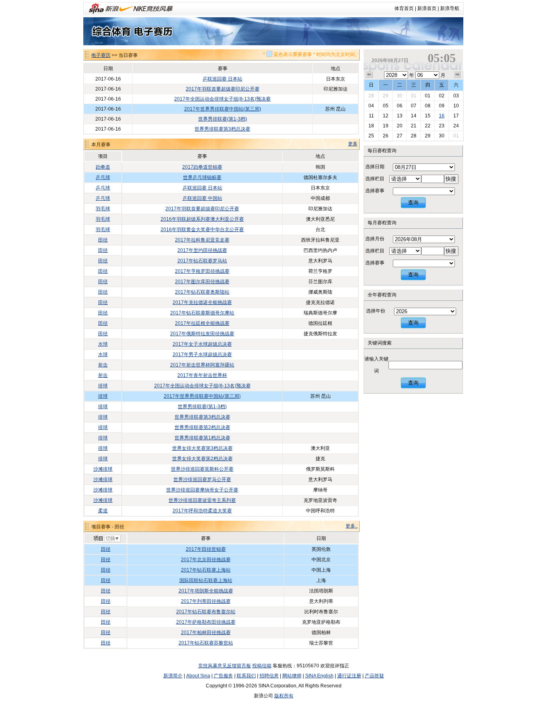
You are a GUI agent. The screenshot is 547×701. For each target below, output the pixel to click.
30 (399, 96)
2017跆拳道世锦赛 (202, 167)
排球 (103, 386)
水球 (103, 344)
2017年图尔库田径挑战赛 (202, 281)
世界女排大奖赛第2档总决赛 (202, 458)
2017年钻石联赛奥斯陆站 (202, 292)
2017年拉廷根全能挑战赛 (202, 323)
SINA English (319, 676)
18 (371, 126)
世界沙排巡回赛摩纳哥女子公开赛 (202, 490)
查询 (413, 202)
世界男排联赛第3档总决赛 (222, 129)
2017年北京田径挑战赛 (206, 559)
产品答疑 (374, 676)
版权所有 (284, 696)
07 (413, 106)
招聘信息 (269, 676)
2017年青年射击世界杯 (202, 375)
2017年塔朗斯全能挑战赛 (206, 591)
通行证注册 (349, 676)
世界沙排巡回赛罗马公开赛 (202, 479)
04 (371, 106)
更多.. (352, 526)
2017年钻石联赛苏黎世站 (206, 643)
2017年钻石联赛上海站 (206, 570)
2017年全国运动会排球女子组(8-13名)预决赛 (222, 99)
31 (413, 96)
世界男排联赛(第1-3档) (222, 119)
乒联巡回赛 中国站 (202, 198)
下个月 (457, 75)
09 (441, 106)
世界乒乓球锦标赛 (202, 177)
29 (385, 96)
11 (371, 116)
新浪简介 (173, 676)
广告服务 (223, 676)
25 (371, 136)
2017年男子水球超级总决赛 (202, 354)
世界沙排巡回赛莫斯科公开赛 (202, 469)
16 (441, 116)
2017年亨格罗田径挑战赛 (202, 271)
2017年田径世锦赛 (206, 549)
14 (413, 116)
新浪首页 (426, 8)
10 (456, 106)
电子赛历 (101, 55)
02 (441, 96)
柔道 (103, 511)
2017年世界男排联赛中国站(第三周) (222, 109)
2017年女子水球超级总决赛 (202, 344)
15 (427, 116)
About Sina (198, 676)
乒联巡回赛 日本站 (222, 79)
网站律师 (292, 676)
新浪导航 (449, 8)
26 (385, 136)
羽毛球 (103, 209)
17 (456, 116)
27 (399, 136)
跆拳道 (103, 167)
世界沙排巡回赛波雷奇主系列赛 (202, 500)
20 (399, 126)
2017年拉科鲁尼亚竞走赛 (202, 240)
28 (371, 96)
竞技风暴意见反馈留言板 (224, 666)
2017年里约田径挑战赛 (202, 250)
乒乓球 (103, 177)
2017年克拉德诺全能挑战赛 (202, 302)
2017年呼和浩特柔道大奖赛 (202, 511)
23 (441, 126)
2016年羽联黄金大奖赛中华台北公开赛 (202, 229)
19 (385, 126)
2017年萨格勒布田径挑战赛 (205, 622)
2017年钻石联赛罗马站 (202, 261)
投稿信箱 (261, 666)
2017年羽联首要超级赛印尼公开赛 (222, 89)
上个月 (369, 75)
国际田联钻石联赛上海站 (205, 580)
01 (427, 96)
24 (456, 126)
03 (456, 96)
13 (399, 116)
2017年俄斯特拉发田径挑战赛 (202, 333)
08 (427, 106)
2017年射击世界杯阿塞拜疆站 (202, 365)
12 (385, 116)
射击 (103, 365)
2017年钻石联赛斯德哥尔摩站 (202, 313)
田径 (103, 240)
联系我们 (246, 676)
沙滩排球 (103, 469)
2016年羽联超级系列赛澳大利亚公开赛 (202, 219)
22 (427, 126)
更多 (353, 144)
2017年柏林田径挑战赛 (206, 632)
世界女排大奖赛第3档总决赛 (202, 448)
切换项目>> (107, 539)
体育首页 (404, 8)
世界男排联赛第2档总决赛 (202, 427)
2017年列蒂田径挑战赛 (206, 601)
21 (413, 126)
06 (399, 106)
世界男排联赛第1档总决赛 (202, 438)
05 (385, 106)
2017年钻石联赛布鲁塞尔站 (205, 611)
